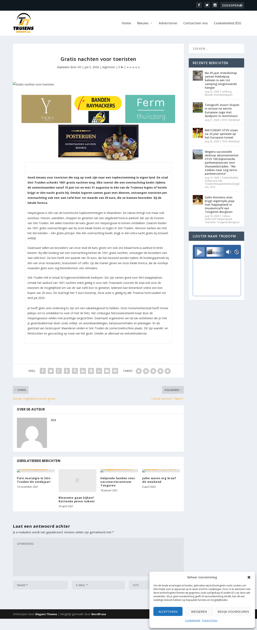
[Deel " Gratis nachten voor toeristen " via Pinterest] (75, 371)
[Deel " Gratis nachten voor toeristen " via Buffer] (91, 371)
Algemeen (108, 67)
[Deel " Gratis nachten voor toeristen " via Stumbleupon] (99, 371)
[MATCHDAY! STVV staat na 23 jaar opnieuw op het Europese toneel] (198, 133)
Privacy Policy (209, 620)
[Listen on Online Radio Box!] (237, 252)
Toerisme (210, 222)
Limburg (226, 91)
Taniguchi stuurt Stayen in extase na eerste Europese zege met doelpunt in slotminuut (222, 110)
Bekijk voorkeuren (233, 611)
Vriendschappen (223, 94)
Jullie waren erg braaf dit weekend (159, 480)
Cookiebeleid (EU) (227, 23)
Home (126, 23)
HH (79, 67)
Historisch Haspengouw (218, 219)
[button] (249, 577)
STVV (224, 120)
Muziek (209, 94)
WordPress (98, 614)
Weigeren (199, 611)
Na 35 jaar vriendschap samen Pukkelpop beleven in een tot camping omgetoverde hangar (221, 80)
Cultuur (226, 216)
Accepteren (167, 611)
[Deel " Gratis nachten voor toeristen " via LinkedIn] (83, 371)
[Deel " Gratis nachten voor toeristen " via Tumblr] (67, 371)
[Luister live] (200, 252)
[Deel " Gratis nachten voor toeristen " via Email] (107, 371)
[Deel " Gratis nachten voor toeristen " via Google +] (59, 371)
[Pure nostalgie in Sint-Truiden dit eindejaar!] (36, 470)
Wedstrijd (234, 120)
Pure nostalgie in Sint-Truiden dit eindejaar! (34, 480)
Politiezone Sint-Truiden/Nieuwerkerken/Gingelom (222, 184)
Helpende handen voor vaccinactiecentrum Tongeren (117, 481)
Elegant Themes (46, 614)
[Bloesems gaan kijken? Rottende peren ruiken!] (77, 480)
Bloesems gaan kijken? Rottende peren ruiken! (77, 499)
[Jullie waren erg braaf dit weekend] (161, 470)
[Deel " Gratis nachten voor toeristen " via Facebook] (43, 371)
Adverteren (168, 23)
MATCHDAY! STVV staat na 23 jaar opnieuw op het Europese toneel (221, 133)
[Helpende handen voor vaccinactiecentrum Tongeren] (119, 470)
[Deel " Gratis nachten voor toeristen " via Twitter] (51, 371)
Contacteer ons (195, 23)
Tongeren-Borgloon (228, 222)
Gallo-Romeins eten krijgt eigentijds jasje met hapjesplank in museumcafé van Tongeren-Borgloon (219, 204)
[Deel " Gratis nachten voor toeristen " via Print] (115, 371)
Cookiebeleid (192, 620)
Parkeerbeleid (230, 177)
